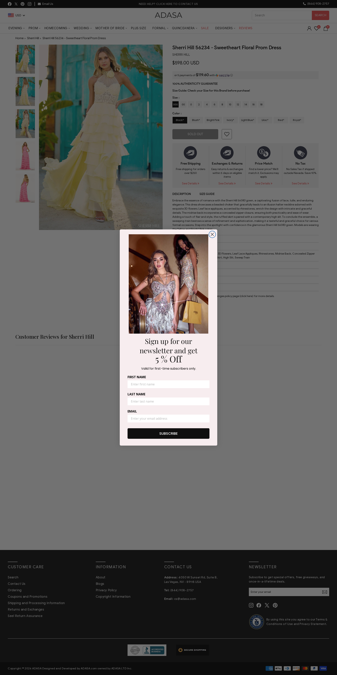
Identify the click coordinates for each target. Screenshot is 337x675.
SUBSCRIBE (168, 433)
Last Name (136, 394)
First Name (137, 377)
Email (132, 411)
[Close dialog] (212, 234)
